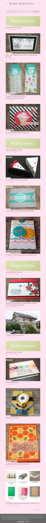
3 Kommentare (11, 58)
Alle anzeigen (36, 11)
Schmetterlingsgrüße (15, 335)
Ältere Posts (37, 510)
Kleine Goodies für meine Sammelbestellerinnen (15, 97)
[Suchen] (39, 3)
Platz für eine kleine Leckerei (17, 133)
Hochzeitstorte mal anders (17, 180)
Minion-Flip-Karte (13, 418)
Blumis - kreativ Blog (21, 3)
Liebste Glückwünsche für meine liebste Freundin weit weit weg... (21, 304)
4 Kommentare (11, 419)
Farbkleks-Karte (12, 382)
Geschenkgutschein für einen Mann (20, 211)
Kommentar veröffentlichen (13, 29)
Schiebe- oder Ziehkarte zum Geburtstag (21, 255)
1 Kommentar (11, 181)
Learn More (20, 521)
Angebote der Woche (14, 28)
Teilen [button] (7, 29)
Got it (27, 521)
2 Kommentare (11, 134)
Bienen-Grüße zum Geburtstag (17, 464)
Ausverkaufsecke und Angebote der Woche (22, 503)
